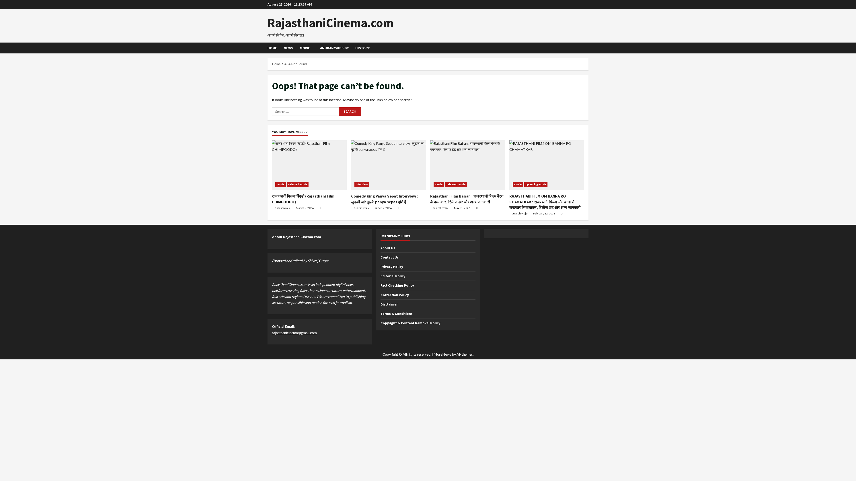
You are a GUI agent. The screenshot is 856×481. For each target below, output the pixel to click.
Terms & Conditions (397, 313)
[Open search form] (587, 48)
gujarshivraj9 (282, 208)
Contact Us (390, 257)
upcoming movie (536, 184)
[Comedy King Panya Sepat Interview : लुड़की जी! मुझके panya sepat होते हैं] (388, 165)
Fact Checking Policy (397, 285)
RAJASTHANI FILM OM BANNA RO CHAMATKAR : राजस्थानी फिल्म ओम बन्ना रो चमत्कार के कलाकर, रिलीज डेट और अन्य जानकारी (544, 202)
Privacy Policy (392, 266)
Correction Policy (395, 295)
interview (362, 184)
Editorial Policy (393, 276)
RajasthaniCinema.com (331, 23)
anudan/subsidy (334, 48)
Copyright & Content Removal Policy (410, 323)
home (272, 48)
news (288, 48)
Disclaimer (389, 304)
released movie (297, 184)
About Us (388, 248)
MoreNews (442, 354)
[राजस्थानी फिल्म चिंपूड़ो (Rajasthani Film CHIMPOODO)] (309, 165)
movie (305, 48)
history (362, 48)
